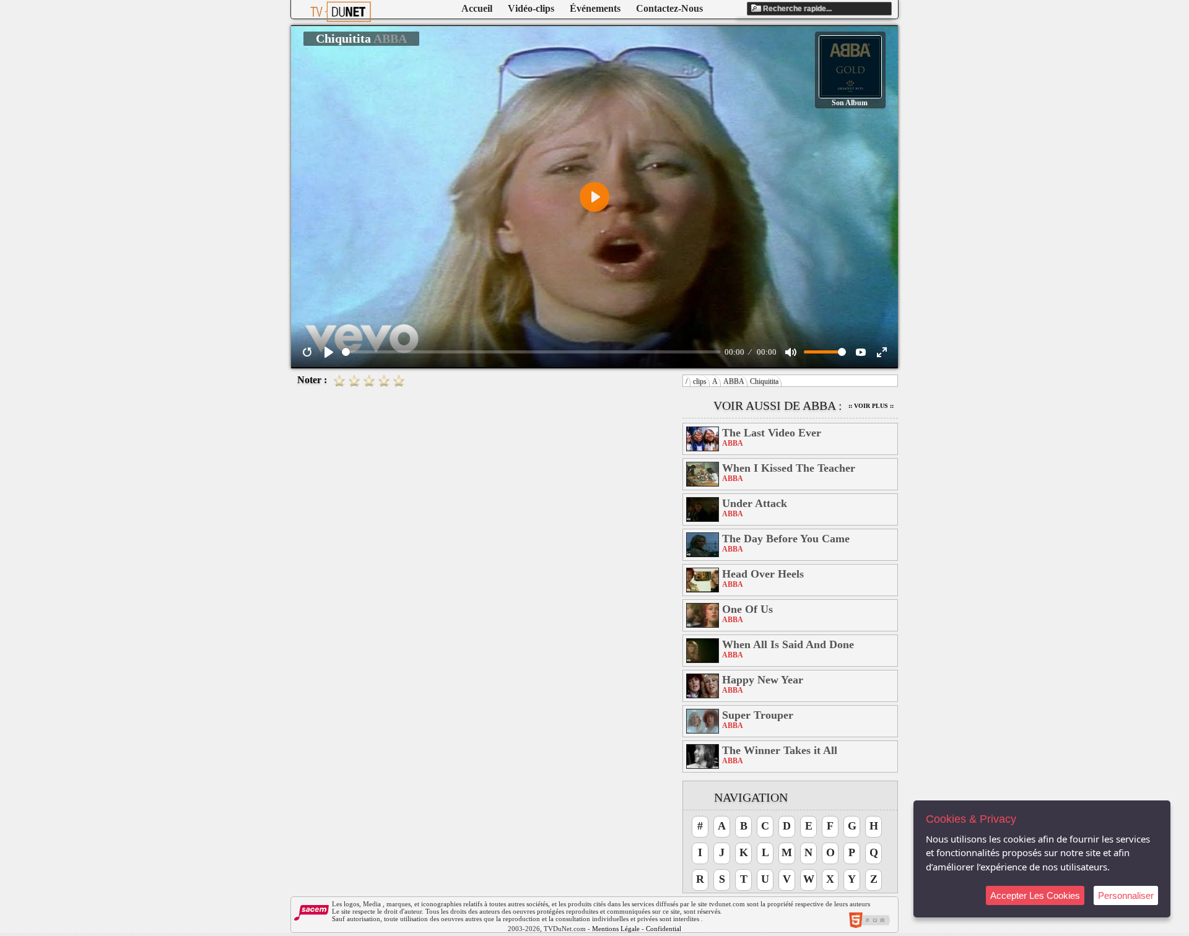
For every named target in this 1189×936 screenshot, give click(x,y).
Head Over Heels (763, 574)
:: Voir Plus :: (871, 405)
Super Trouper (757, 715)
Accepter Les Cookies (1035, 895)
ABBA (733, 381)
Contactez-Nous (669, 8)
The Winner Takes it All (779, 750)
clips (700, 381)
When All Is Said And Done (788, 644)
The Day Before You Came (786, 538)
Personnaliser (1126, 895)
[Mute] (791, 352)
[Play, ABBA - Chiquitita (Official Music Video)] (329, 352)
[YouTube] (861, 352)
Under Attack (754, 503)
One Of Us (747, 609)
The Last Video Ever (771, 433)
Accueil (476, 8)
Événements (595, 8)
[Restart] (307, 352)
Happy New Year (762, 680)
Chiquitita (764, 381)
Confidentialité (667, 928)
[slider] (531, 352)
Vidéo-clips (531, 8)
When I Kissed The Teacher (788, 468)
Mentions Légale (616, 928)
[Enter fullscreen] (882, 352)
